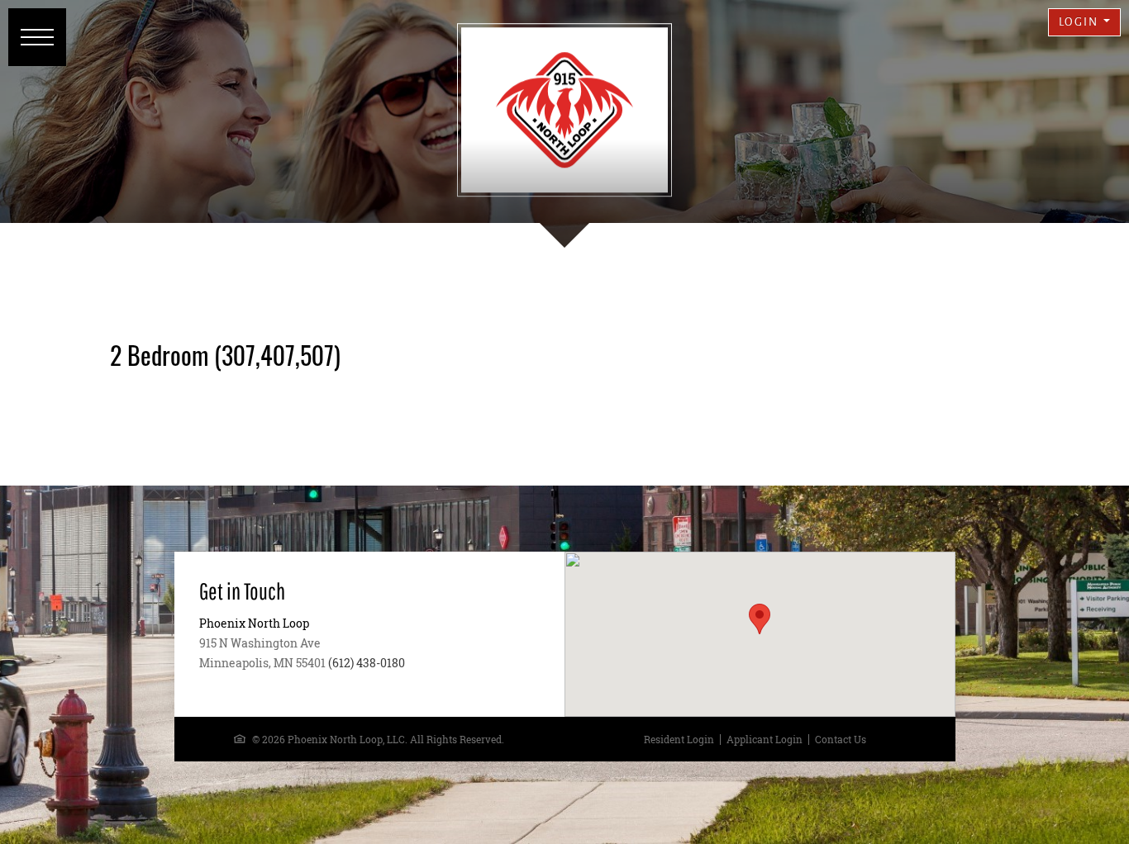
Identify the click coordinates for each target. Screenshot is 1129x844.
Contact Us (840, 739)
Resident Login (679, 739)
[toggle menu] (37, 37)
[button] (1084, 22)
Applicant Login (764, 739)
